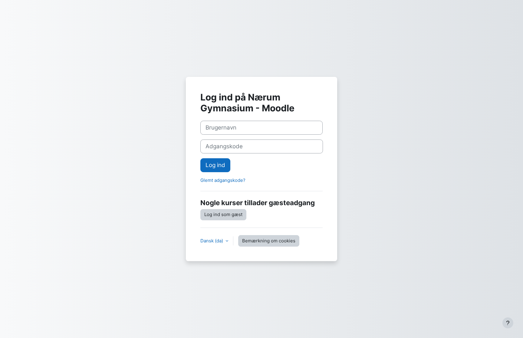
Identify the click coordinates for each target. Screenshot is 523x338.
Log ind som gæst (223, 214)
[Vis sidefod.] (507, 322)
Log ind (215, 165)
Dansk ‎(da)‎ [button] (212, 241)
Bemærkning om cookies (268, 241)
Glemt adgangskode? (222, 180)
